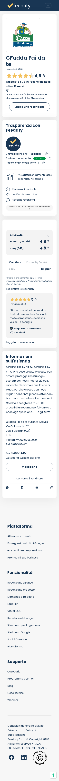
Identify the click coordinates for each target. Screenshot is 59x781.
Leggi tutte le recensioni (20, 342)
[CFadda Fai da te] (23, 35)
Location (12, 604)
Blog (10, 686)
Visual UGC (14, 611)
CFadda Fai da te (25, 61)
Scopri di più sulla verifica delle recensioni (29, 206)
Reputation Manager (20, 618)
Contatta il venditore (29, 478)
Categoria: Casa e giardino (23, 458)
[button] (29, 177)
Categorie (13, 671)
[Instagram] (51, 487)
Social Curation (17, 639)
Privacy (12, 730)
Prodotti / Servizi (36, 262)
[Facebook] (7, 487)
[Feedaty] (19, 6)
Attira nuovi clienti (18, 536)
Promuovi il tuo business (22, 557)
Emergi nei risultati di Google (25, 543)
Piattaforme (15, 646)
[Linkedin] (22, 487)
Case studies (15, 693)
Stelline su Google (18, 632)
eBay (12, 269)
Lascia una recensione (30, 107)
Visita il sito (29, 467)
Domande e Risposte (20, 597)
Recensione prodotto (21, 590)
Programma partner (20, 679)
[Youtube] (37, 487)
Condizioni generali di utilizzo (26, 726)
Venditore (15, 262)
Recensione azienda (20, 583)
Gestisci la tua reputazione (24, 550)
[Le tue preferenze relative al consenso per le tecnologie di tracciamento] (53, 775)
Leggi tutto (43, 412)
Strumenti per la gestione (23, 625)
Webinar (12, 700)
